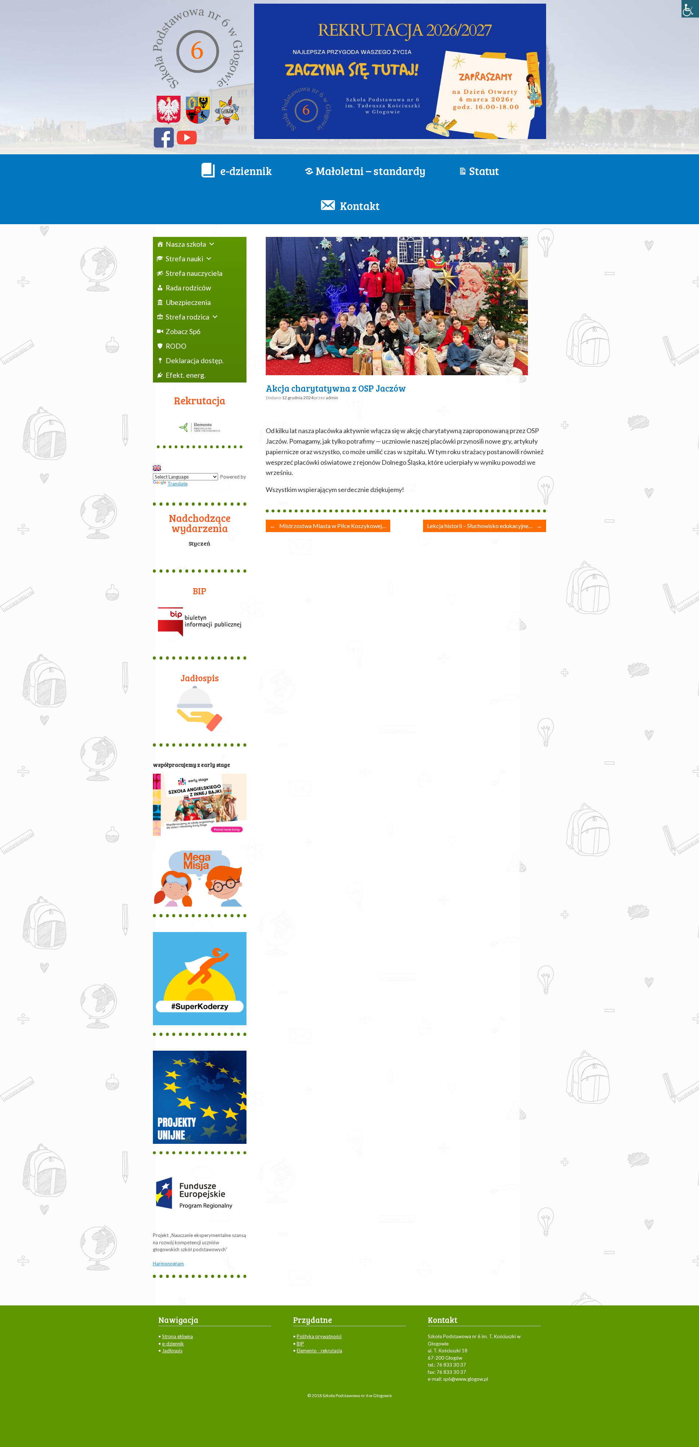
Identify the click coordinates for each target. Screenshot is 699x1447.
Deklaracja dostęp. (195, 360)
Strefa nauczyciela (194, 273)
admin (332, 397)
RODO (176, 346)
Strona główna (177, 1336)
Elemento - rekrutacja (319, 1350)
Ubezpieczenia (188, 302)
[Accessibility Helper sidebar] (690, 8)
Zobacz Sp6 (183, 331)
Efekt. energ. (186, 375)
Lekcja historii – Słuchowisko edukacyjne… (484, 525)
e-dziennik (173, 1344)
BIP (300, 1344)
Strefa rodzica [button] (187, 317)
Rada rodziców (188, 288)
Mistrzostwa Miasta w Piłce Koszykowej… (328, 525)
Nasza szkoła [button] (186, 244)
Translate (177, 484)
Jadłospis (172, 1350)
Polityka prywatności (319, 1336)
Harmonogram (168, 1263)
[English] (157, 468)
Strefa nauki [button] (184, 258)
